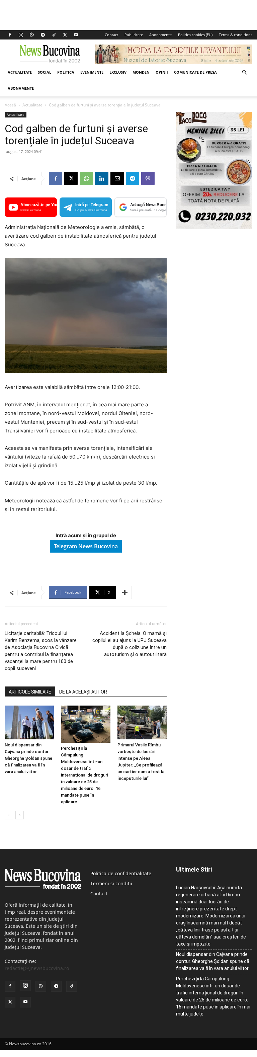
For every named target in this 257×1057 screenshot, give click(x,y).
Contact (111, 34)
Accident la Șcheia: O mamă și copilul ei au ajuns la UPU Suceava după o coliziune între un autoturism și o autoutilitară (129, 643)
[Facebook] (10, 34)
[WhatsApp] (86, 178)
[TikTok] (54, 34)
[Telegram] (43, 34)
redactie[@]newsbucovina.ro (37, 968)
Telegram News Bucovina (86, 546)
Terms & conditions (235, 34)
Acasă (10, 105)
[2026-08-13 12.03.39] (214, 227)
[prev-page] (9, 815)
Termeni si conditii (111, 883)
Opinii (162, 72)
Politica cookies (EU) (195, 34)
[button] (244, 72)
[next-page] (19, 815)
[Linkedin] (101, 178)
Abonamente (160, 34)
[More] (125, 592)
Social (44, 72)
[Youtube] (76, 34)
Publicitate (133, 34)
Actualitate (20, 72)
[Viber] (148, 178)
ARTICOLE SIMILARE (30, 692)
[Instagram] (21, 34)
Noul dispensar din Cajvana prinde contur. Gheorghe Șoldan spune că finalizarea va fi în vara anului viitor (28, 758)
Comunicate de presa (195, 72)
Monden (141, 72)
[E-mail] (117, 178)
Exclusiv (117, 72)
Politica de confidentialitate (120, 873)
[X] (65, 34)
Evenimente (91, 72)
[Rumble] (32, 34)
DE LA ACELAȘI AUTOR (83, 692)
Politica (65, 72)
